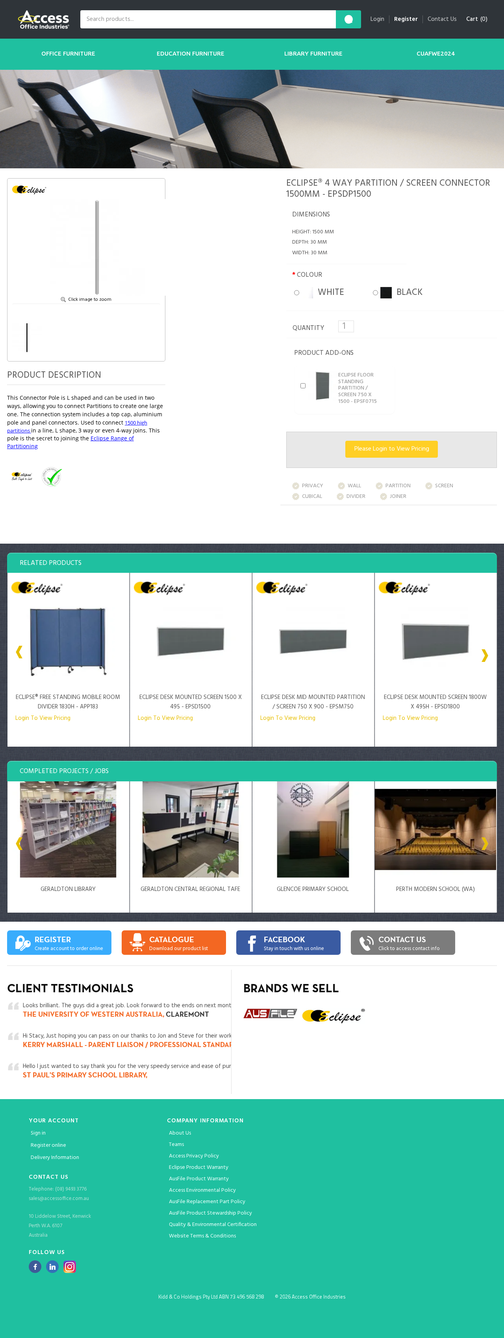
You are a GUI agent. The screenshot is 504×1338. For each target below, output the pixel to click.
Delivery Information (55, 1157)
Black (407, 292)
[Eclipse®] (31, 189)
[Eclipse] (22, 476)
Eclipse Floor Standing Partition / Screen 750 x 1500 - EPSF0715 (357, 388)
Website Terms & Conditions (202, 1236)
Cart (472, 19)
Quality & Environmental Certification (213, 1224)
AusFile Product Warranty (199, 1178)
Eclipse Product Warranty (198, 1167)
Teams (176, 1144)
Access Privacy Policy (194, 1156)
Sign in (38, 1133)
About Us (180, 1133)
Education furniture (190, 53)
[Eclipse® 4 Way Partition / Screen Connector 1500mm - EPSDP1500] (97, 239)
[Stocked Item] (81, 476)
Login (377, 19)
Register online (48, 1145)
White (328, 292)
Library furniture (313, 53)
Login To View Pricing (42, 718)
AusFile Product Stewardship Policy (210, 1213)
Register (406, 19)
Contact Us (442, 19)
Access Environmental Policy (202, 1190)
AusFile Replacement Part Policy (207, 1201)
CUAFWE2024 (436, 53)
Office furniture (68, 53)
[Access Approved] (51, 476)
